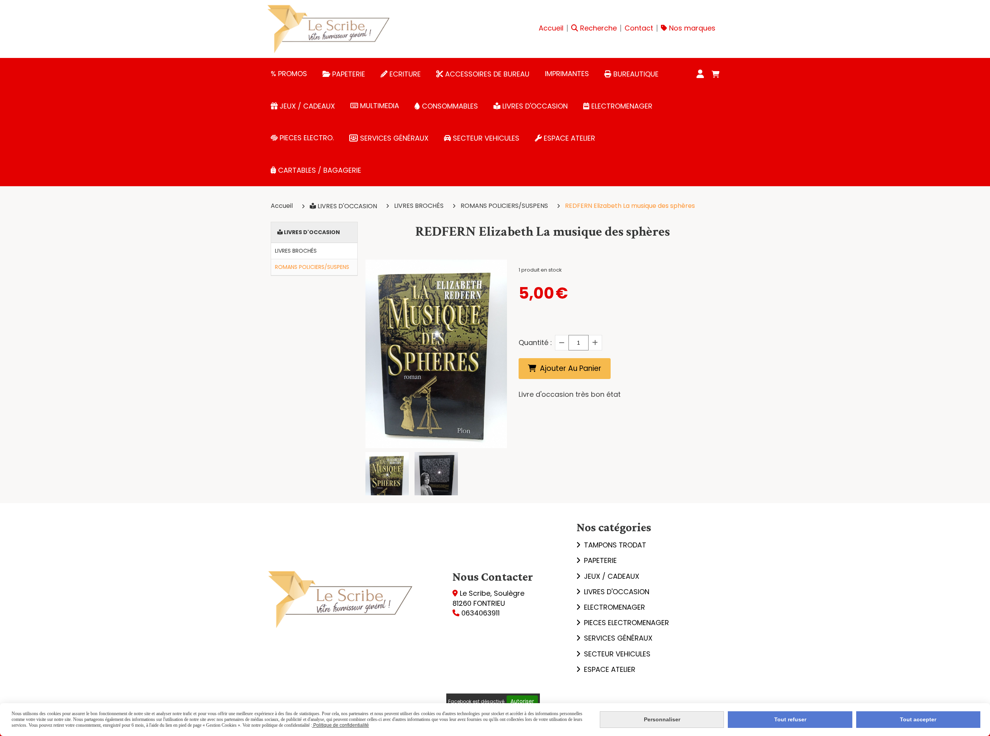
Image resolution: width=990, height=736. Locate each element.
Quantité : (535, 342)
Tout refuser (790, 719)
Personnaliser (662, 719)
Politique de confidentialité (340, 725)
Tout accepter (918, 719)
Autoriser (522, 701)
